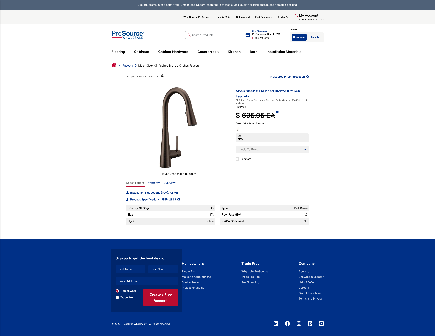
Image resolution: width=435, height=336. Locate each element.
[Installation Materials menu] (303, 52)
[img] (162, 76)
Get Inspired (243, 17)
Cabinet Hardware (173, 52)
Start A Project (191, 282)
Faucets (128, 65)
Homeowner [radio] (299, 37)
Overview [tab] (169, 182)
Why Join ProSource (254, 271)
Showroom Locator (311, 276)
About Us (305, 271)
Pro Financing (250, 282)
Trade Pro (126, 297)
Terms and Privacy (311, 298)
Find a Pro (283, 17)
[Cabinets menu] (151, 52)
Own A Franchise (310, 293)
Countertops (208, 52)
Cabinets (141, 52)
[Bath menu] (259, 52)
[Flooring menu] (127, 52)
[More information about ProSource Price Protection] (307, 76)
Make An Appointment (196, 276)
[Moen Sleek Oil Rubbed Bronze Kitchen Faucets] (178, 127)
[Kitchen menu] (242, 52)
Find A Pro (188, 271)
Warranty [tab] (154, 182)
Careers (304, 287)
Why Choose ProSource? (197, 17)
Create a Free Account (161, 297)
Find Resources (264, 17)
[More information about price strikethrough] (277, 115)
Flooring (118, 52)
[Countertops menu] (220, 52)
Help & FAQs (223, 17)
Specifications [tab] (135, 182)
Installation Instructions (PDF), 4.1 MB (154, 192)
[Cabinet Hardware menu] (190, 52)
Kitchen (234, 52)
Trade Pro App (250, 276)
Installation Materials (284, 52)
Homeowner (128, 290)
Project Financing (193, 287)
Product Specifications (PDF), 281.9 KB (155, 199)
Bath (253, 52)
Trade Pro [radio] (315, 37)
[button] (306, 15)
